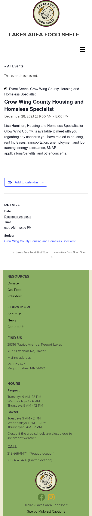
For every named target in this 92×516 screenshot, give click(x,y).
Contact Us (15, 327)
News (11, 320)
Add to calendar (26, 182)
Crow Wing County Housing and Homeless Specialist (40, 241)
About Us (14, 314)
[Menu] (82, 49)
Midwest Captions (51, 511)
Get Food (14, 290)
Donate (13, 283)
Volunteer (14, 296)
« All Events (14, 66)
